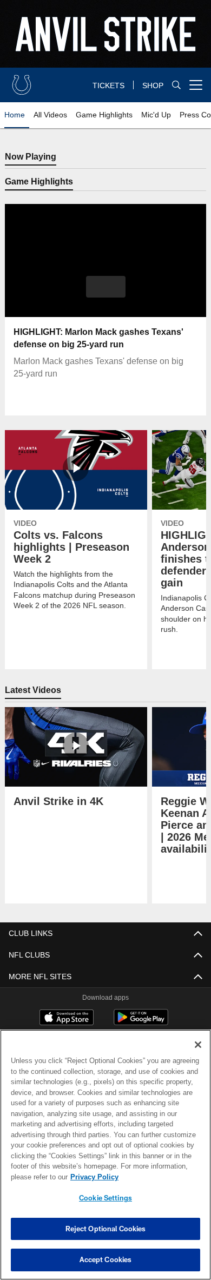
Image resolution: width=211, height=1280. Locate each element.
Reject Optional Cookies (105, 1228)
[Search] (176, 85)
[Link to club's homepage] (22, 80)
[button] (105, 287)
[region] (105, 1155)
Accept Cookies (106, 1259)
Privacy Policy (92, 1176)
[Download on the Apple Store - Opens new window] (66, 1019)
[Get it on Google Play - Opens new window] (141, 1023)
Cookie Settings (105, 1197)
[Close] (198, 1045)
